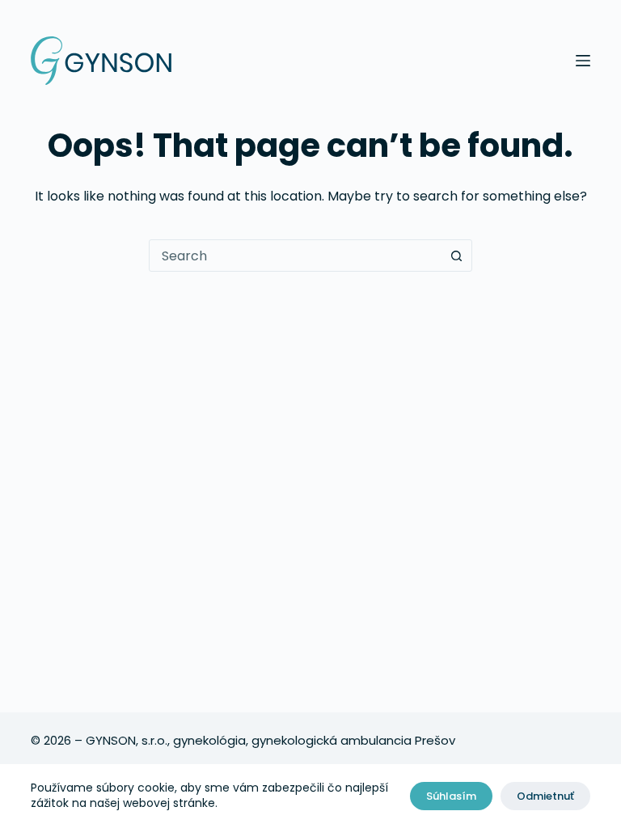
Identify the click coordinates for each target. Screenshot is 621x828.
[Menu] (583, 60)
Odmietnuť (545, 796)
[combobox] (295, 255)
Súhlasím (451, 796)
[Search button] (456, 255)
